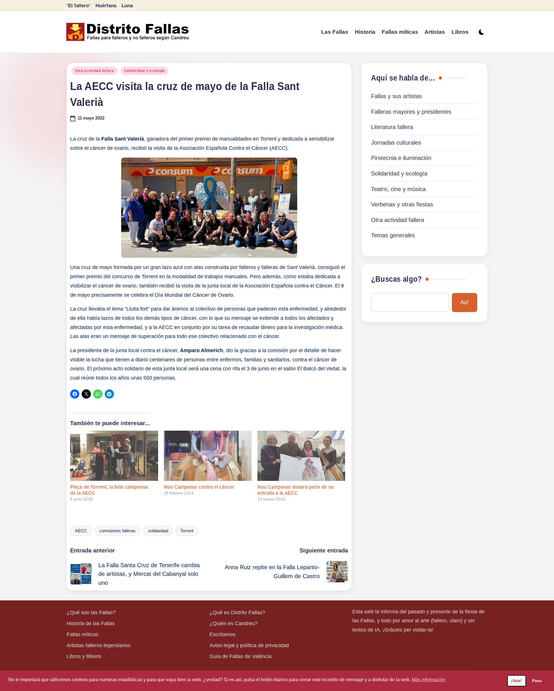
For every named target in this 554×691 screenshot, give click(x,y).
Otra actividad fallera (94, 71)
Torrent (186, 530)
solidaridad (158, 530)
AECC (81, 530)
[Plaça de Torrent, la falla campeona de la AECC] (114, 456)
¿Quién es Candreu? (233, 623)
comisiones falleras (117, 530)
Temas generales (393, 235)
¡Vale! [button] (516, 680)
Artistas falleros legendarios (98, 645)
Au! (464, 302)
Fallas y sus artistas (396, 96)
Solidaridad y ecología (144, 71)
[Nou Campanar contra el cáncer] (208, 456)
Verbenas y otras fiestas (402, 204)
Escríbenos (222, 634)
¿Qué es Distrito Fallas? (237, 612)
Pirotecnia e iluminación (401, 158)
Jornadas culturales (396, 142)
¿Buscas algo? (396, 279)
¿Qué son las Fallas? (91, 612)
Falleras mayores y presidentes (411, 112)
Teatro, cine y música (398, 189)
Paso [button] (537, 680)
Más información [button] (429, 679)
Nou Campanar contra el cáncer (199, 487)
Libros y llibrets (84, 656)
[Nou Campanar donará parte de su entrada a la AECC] (301, 456)
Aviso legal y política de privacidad (249, 645)
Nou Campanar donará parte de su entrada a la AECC (295, 490)
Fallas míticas (82, 634)
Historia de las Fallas (91, 623)
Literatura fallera (392, 127)
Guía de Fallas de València (240, 656)
